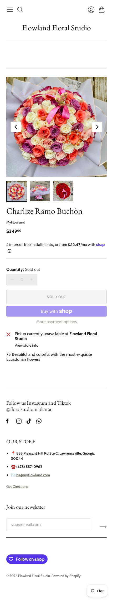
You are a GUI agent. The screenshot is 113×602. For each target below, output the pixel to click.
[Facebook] (7, 422)
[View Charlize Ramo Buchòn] (16, 191)
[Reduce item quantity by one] (12, 279)
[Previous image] (16, 127)
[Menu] (9, 9)
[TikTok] (29, 422)
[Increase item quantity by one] (31, 279)
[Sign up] (103, 526)
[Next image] (97, 127)
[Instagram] (19, 422)
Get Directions (17, 486)
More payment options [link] (56, 321)
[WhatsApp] (39, 422)
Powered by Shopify (66, 576)
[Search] (20, 10)
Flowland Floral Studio (56, 27)
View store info (26, 345)
